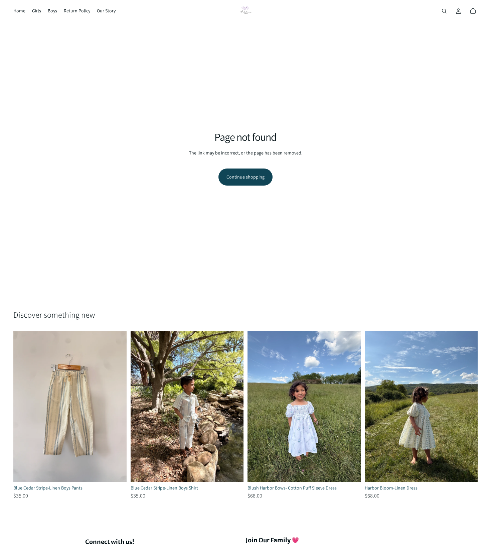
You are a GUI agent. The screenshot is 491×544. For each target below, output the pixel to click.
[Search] (444, 11)
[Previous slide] (23, 406)
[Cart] (473, 11)
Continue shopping (245, 177)
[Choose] (116, 472)
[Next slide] (117, 406)
